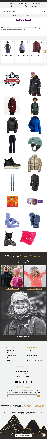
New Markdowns (34, 84)
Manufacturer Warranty (35, 360)
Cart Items (12, 202)
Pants (12, 144)
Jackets (35, 125)
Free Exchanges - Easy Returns (23, 0)
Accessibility (29, 413)
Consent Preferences (23, 410)
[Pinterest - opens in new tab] (27, 382)
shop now (8, 60)
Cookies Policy (14, 412)
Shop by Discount (12, 106)
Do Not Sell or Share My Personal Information (28, 412)
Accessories (35, 144)
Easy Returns (11, 357)
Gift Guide (28, 238)
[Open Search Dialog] (11, 6)
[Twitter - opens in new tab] (20, 382)
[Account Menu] (25, 6)
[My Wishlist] (18, 6)
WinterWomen (23, 3)
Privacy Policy (6, 412)
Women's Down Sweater (36, 55)
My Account (11, 350)
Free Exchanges (12, 355)
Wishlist (9, 360)
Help (28, 352)
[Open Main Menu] (39, 11)
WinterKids (10, 3)
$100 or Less (34, 221)
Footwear (12, 163)
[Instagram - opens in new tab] (23, 382)
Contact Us (30, 350)
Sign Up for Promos (22, 376)
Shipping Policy (32, 355)
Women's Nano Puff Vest (7, 55)
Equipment (12, 183)
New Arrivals (9, 239)
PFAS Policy (22, 413)
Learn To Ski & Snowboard (12, 80)
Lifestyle (34, 163)
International (31, 357)
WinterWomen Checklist (23, 373)
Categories (35, 202)
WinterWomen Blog (22, 371)
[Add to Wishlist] (12, 41)
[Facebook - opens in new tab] (16, 382)
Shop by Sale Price (35, 106)
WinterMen (36, 3)
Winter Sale (12, 125)
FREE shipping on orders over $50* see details (23, 15)
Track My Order (12, 352)
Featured (34, 183)
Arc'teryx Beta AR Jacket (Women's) (22, 56)
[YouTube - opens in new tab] (30, 382)
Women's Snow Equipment (12, 221)
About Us (19, 368)
